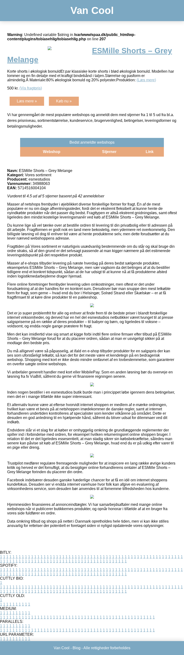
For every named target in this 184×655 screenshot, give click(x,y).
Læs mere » (27, 101)
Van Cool (92, 10)
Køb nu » (64, 101)
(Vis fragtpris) (30, 88)
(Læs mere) (146, 80)
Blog (76, 648)
